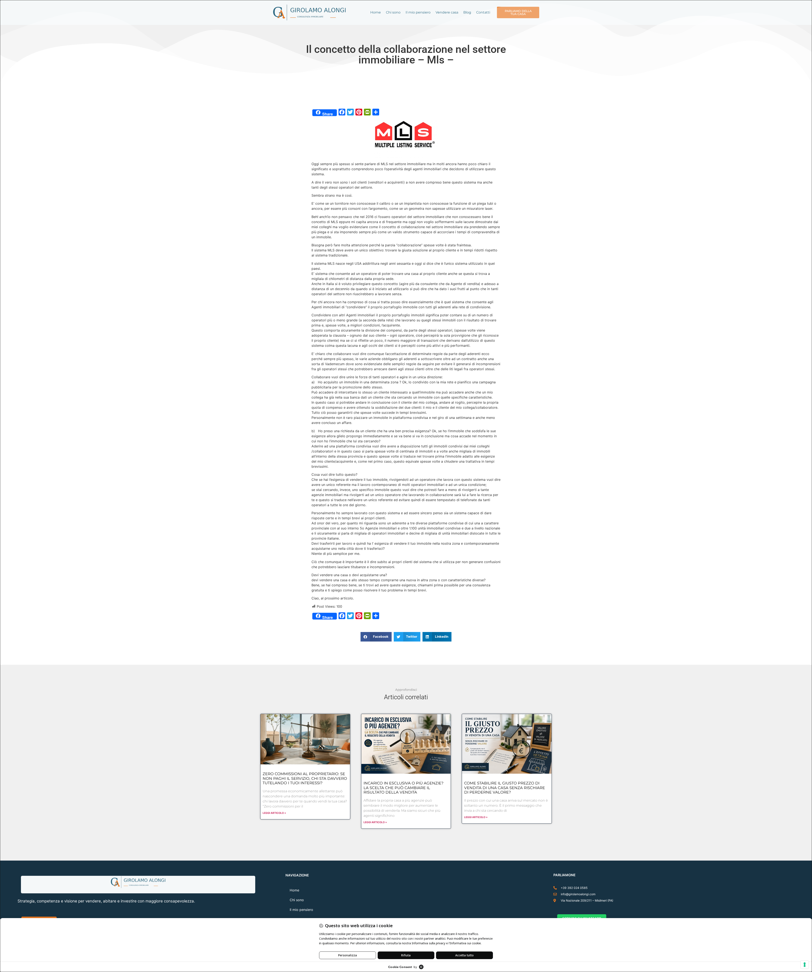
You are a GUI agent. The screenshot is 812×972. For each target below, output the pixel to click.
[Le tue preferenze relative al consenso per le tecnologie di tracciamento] (805, 965)
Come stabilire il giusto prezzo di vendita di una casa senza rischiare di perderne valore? (504, 788)
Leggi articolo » (274, 812)
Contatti (483, 12)
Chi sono (393, 12)
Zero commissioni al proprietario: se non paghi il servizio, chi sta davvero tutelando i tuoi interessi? (305, 778)
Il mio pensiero (418, 12)
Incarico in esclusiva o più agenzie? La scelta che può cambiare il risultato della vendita (403, 788)
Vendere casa (447, 12)
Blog (467, 12)
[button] (376, 637)
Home (375, 12)
